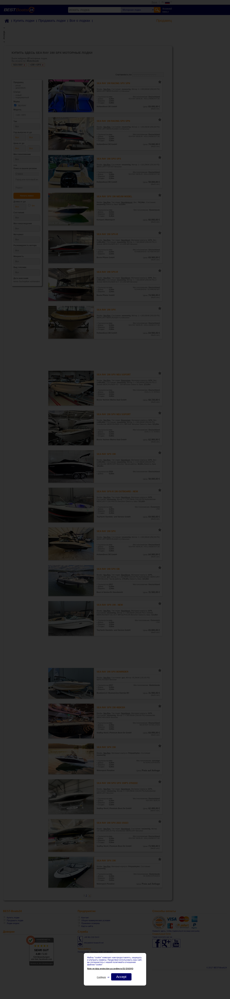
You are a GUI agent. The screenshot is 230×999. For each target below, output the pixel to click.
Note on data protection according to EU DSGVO (110, 968)
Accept (121, 977)
